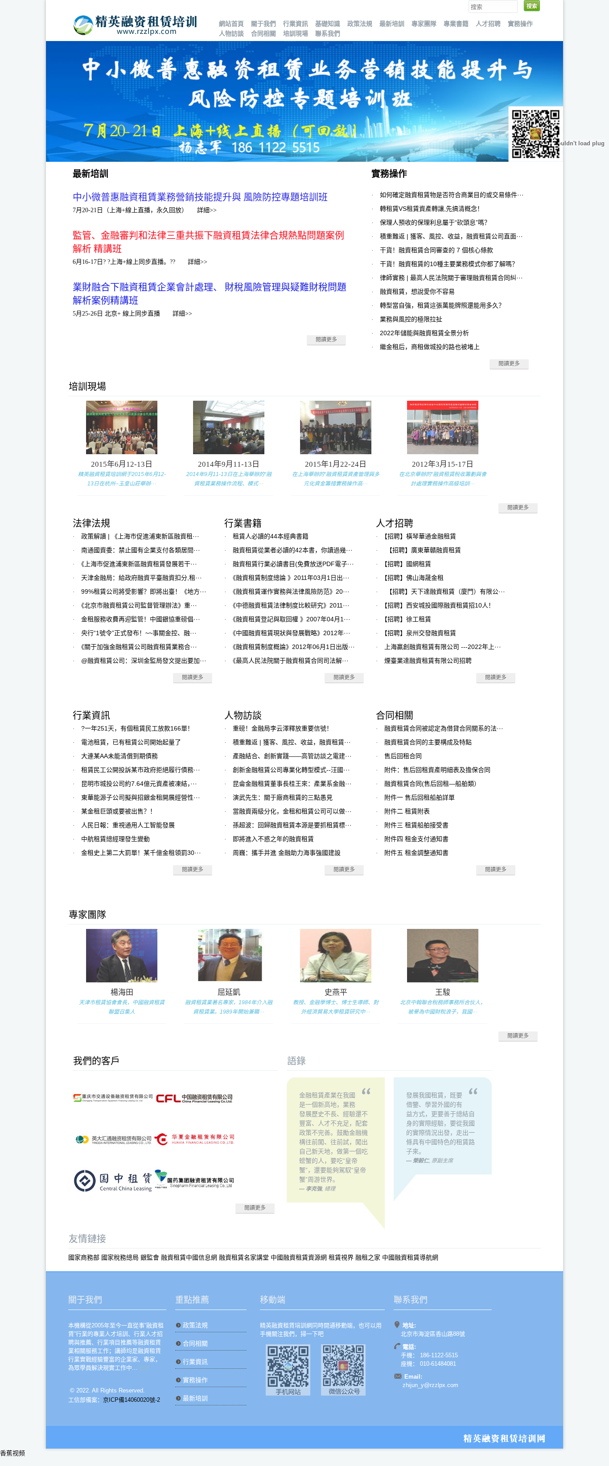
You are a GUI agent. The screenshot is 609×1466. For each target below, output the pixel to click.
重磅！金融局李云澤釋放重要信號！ (283, 728)
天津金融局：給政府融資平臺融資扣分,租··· (141, 577)
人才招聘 (488, 23)
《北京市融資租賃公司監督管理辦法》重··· (139, 605)
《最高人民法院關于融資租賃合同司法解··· (291, 660)
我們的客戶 (96, 1060)
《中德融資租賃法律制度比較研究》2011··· (291, 605)
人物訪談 (231, 33)
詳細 (143, 1367)
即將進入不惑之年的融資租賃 (273, 838)
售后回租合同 (403, 756)
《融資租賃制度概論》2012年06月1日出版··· (294, 646)
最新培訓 (391, 23)
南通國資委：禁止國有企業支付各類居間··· (140, 550)
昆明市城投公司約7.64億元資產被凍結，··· (139, 783)
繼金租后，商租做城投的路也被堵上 (430, 346)
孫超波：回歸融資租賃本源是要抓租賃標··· (292, 825)
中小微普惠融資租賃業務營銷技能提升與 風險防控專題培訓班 (200, 197)
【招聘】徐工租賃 (407, 619)
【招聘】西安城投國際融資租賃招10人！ (439, 605)
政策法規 (359, 23)
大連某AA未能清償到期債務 (119, 756)
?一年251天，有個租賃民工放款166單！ (137, 728)
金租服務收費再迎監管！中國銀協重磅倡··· (140, 619)
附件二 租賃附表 (407, 811)
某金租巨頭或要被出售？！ (118, 811)
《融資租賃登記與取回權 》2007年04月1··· (291, 619)
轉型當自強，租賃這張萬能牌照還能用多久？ (442, 305)
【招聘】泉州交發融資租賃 (420, 632)
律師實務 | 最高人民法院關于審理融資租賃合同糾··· (451, 277)
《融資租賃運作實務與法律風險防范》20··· (291, 591)
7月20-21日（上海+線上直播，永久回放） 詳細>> (145, 210)
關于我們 (263, 23)
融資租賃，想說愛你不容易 (417, 291)
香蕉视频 (12, 1453)
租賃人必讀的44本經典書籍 (271, 536)
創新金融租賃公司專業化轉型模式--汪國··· (291, 769)
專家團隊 (423, 23)
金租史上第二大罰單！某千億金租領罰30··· (141, 852)
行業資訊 (295, 23)
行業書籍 (243, 523)
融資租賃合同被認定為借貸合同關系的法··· (443, 728)
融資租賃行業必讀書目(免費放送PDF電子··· (293, 563)
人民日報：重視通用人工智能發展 (128, 825)
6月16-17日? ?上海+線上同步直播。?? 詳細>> (140, 262)
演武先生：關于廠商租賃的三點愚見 (283, 797)
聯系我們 (327, 33)
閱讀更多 (326, 340)
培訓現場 (295, 33)
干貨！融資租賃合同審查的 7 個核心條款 (436, 250)
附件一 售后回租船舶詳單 (419, 797)
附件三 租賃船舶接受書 (416, 825)
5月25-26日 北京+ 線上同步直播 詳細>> (132, 313)
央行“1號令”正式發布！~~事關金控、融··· (139, 632)
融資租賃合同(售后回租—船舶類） (432, 783)
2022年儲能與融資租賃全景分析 (424, 333)
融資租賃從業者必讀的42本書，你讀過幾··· (293, 550)
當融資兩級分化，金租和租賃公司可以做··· (292, 811)
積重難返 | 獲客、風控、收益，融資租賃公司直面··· (451, 236)
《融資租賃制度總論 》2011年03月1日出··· (291, 577)
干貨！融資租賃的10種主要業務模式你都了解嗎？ (449, 263)
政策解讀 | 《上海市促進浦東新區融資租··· (140, 536)
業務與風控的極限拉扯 (411, 319)
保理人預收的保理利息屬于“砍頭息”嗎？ (435, 222)
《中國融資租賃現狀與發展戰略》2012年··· (291, 632)
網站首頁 (231, 23)
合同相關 (263, 33)
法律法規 (91, 523)
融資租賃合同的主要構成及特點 (428, 742)
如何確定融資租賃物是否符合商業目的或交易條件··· (452, 194)
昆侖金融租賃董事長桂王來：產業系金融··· (292, 783)
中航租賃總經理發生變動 (115, 838)
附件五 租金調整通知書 (416, 852)
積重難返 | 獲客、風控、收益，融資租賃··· (292, 742)
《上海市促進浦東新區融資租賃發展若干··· (139, 563)
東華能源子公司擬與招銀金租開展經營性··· (140, 797)
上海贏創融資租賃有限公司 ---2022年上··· (442, 646)
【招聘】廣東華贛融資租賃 (422, 550)
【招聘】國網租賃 (407, 563)
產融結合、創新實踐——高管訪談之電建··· (292, 756)
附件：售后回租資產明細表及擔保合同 (437, 769)
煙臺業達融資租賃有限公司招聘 (428, 660)
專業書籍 (456, 23)
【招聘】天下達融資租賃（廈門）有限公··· (444, 591)
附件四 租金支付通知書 (416, 838)
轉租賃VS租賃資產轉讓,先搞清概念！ (431, 208)
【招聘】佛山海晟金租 (414, 577)
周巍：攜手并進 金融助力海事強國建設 (287, 852)
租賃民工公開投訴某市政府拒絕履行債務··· (140, 769)
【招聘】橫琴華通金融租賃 (420, 536)
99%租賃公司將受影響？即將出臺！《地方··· (143, 591)
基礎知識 (327, 23)
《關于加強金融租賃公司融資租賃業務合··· (139, 646)
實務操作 (520, 23)
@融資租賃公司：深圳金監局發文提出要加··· (143, 660)
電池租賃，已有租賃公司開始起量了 (131, 742)
